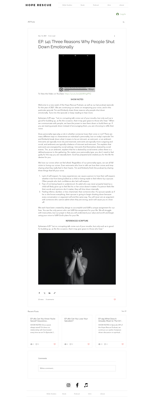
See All (124, 311)
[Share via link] (55, 293)
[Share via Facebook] (39, 293)
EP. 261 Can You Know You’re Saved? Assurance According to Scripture (42, 320)
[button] (124, 22)
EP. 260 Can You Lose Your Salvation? (76, 320)
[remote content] (77, 73)
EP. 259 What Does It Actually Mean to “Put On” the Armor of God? (109, 320)
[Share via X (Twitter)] (44, 293)
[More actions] (114, 36)
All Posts (31, 22)
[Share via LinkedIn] (49, 293)
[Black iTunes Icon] (86, 385)
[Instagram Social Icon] (68, 385)
